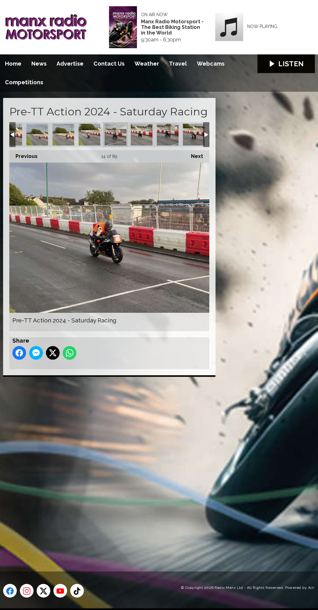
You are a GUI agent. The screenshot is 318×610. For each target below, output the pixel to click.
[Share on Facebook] (19, 353)
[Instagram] (27, 591)
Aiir (311, 587)
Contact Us (109, 63)
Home (13, 63)
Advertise (70, 63)
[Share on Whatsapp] (69, 353)
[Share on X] (53, 353)
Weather (146, 63)
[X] (43, 591)
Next (194, 156)
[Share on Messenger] (36, 353)
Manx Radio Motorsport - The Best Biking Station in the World (172, 27)
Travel (178, 63)
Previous (23, 156)
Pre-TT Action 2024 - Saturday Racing (37, 135)
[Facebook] (10, 591)
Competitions (24, 82)
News (39, 63)
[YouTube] (60, 591)
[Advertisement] (119, 467)
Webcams (211, 63)
